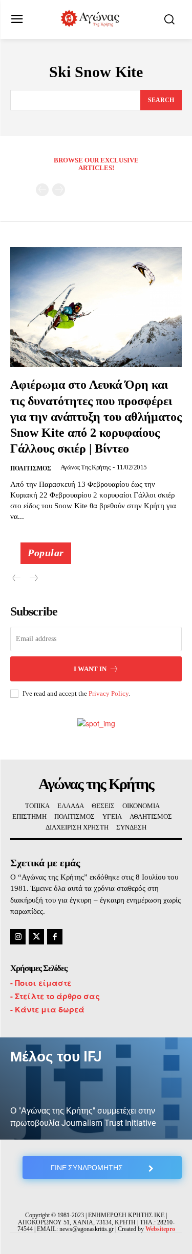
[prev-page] (42, 189)
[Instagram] (18, 936)
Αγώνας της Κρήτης (85, 467)
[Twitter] (36, 936)
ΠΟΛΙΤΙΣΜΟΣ (30, 468)
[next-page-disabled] (58, 189)
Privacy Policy (109, 693)
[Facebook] (54, 936)
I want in (90, 669)
